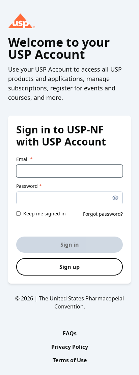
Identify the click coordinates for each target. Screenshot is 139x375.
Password (29, 186)
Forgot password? (103, 214)
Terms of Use (70, 360)
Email (24, 159)
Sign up (69, 266)
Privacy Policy (69, 346)
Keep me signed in (44, 213)
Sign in (69, 244)
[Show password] (115, 198)
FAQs (70, 333)
